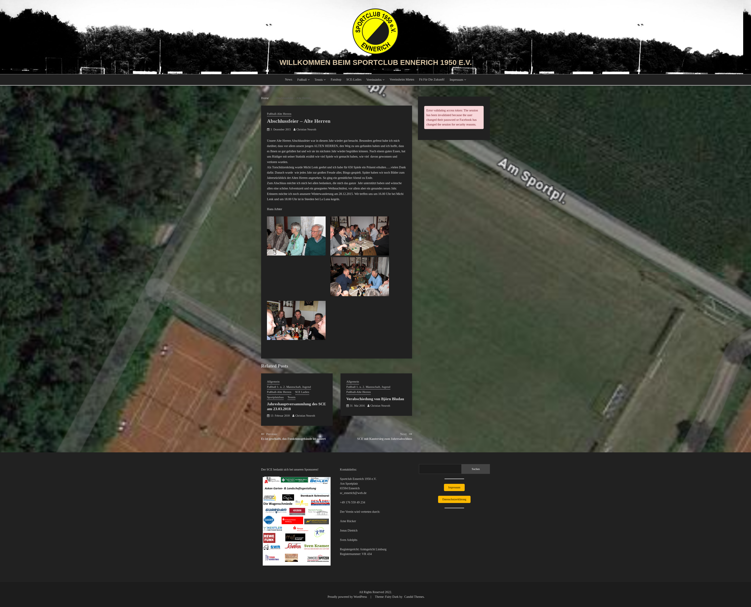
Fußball (302, 79)
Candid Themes (414, 596)
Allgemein (273, 381)
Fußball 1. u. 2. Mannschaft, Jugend (289, 386)
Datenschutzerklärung (454, 499)
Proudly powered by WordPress (348, 596)
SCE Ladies (302, 392)
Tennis (318, 79)
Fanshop (336, 79)
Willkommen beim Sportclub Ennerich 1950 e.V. (375, 62)
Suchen (476, 469)
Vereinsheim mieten (402, 79)
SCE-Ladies (353, 79)
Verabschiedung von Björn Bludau (375, 399)
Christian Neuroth (306, 129)
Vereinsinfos (374, 79)
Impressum (456, 79)
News (288, 79)
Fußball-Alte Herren (279, 113)
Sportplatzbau (275, 397)
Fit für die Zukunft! (432, 79)
